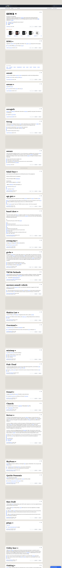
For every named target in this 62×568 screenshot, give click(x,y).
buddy (12, 125)
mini (18, 287)
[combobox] (32, 6)
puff (8, 75)
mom (9, 407)
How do (11, 355)
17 (14, 263)
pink (39, 369)
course (22, 45)
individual (10, 394)
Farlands (16, 277)
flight (17, 466)
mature (33, 198)
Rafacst (9, 26)
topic (12, 327)
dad (13, 161)
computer (26, 216)
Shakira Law (7, 319)
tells (13, 352)
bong (21, 77)
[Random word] (51, 6)
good (12, 114)
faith (38, 19)
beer (9, 550)
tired (10, 22)
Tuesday (28, 552)
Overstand (7, 331)
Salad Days (7, 190)
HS (9, 419)
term (10, 287)
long (16, 394)
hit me (12, 407)
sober (39, 366)
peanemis (14, 480)
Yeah (17, 127)
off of (18, 77)
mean (33, 258)
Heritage (18, 8)
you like (10, 77)
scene (14, 255)
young (13, 245)
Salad (8, 188)
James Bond (12, 527)
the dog (11, 246)
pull (9, 527)
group (15, 45)
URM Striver (10, 442)
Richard (8, 316)
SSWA (7, 47)
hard (8, 464)
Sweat (7, 86)
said (13, 188)
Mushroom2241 (13, 482)
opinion (22, 17)
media (16, 478)
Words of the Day (7, 8)
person (10, 243)
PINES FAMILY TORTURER (14, 279)
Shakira (23, 316)
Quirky (7, 477)
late (19, 243)
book (12, 466)
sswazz (38, 67)
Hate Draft (7, 517)
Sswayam (34, 67)
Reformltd (11, 319)
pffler (10, 517)
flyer (24, 463)
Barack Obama (10, 439)
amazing (25, 111)
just (10, 245)
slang (12, 254)
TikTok (7, 274)
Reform (17, 314)
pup (15, 245)
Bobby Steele (10, 79)
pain (12, 23)
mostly (11, 352)
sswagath (10, 67)
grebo (7, 266)
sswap (24, 67)
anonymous (10, 398)
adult (15, 243)
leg (21, 88)
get (15, 396)
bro (21, 128)
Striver (7, 442)
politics (14, 432)
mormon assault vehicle (9, 293)
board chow (7, 235)
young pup (7, 246)
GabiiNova (10, 90)
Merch (40, 26)
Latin (19, 405)
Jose (30, 43)
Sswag (15, 67)
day (16, 162)
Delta (7, 463)
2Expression (10, 132)
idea (29, 329)
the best (7, 111)
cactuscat (10, 266)
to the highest (20, 327)
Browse (12, 8)
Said (21, 275)
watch (39, 198)
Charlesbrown (10, 47)
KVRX (13, 293)
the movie (18, 480)
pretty (14, 369)
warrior (29, 290)
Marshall (24, 430)
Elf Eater (11, 331)
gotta (9, 88)
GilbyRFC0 (11, 190)
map (7, 352)
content (26, 198)
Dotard (7, 398)
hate (10, 510)
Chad (14, 510)
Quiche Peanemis (8, 482)
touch (20, 367)
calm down (26, 396)
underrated (13, 111)
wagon (16, 287)
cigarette (17, 75)
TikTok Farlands (8, 279)
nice (39, 153)
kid (21, 405)
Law (13, 314)
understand (9, 327)
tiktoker (14, 114)
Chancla (7, 409)
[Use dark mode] (56, 6)
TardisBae (10, 409)
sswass (27, 67)
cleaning (33, 555)
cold (17, 182)
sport (20, 507)
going (13, 396)
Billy (7, 200)
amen (12, 20)
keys (17, 214)
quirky (23, 478)
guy (10, 369)
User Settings (55, 8)
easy (20, 123)
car (9, 525)
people (31, 154)
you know (14, 355)
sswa (7, 26)
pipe (20, 75)
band (20, 263)
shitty (8, 525)
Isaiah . (10, 164)
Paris (20, 466)
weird (19, 275)
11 (35, 329)
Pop (24, 255)
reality (24, 367)
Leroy (8, 329)
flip (28, 405)
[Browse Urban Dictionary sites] (8, 6)
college (27, 417)
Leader (27, 43)
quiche (12, 480)
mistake (32, 314)
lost (17, 394)
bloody (18, 264)
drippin (16, 88)
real (40, 200)
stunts (15, 527)
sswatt (31, 67)
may (28, 418)
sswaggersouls (19, 67)
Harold (9, 440)
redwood (12, 43)
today (18, 162)
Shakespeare (18, 178)
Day (14, 291)
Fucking (10, 204)
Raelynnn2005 (11, 116)
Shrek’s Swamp (8, 68)
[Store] (54, 6)
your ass (11, 86)
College (37, 123)
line (23, 290)
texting (20, 127)
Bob (7, 225)
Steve (25, 557)
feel (9, 23)
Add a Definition (49, 8)
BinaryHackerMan (12, 235)
